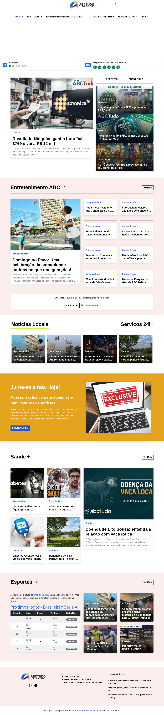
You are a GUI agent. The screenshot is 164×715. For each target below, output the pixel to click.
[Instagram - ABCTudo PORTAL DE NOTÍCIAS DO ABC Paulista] (30, 685)
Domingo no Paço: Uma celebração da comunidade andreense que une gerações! (42, 265)
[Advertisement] (82, 41)
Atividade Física (20, 254)
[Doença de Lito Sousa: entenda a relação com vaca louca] (118, 493)
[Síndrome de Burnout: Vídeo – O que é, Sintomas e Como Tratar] (63, 483)
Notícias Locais (29, 324)
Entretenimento (93, 226)
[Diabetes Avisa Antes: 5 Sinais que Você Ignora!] (27, 532)
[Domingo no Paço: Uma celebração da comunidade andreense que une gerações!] (45, 224)
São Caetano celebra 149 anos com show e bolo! (135, 210)
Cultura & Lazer (93, 274)
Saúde (18, 457)
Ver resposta (72, 305)
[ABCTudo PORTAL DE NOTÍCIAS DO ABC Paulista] (82, 5)
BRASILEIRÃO (136, 79)
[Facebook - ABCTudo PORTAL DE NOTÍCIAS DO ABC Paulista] (35, 685)
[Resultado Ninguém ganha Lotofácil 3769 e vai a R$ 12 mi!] (52, 103)
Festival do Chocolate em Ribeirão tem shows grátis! (100, 258)
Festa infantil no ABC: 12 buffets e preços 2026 (135, 258)
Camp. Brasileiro (101, 16)
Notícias (33, 16)
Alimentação (19, 501)
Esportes (22, 582)
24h (144, 16)
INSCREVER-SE (20, 428)
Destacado (18, 550)
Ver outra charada (89, 305)
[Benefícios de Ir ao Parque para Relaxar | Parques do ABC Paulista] (63, 532)
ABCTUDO (87, 710)
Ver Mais (148, 188)
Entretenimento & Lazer (64, 16)
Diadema (53, 550)
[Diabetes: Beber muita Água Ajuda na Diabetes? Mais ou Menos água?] (27, 483)
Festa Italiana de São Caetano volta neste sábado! (98, 234)
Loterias (16, 132)
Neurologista (55, 501)
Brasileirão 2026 (42, 594)
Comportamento (93, 202)
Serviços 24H (137, 324)
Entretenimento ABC (36, 187)
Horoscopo (126, 16)
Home (19, 16)
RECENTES (112, 79)
